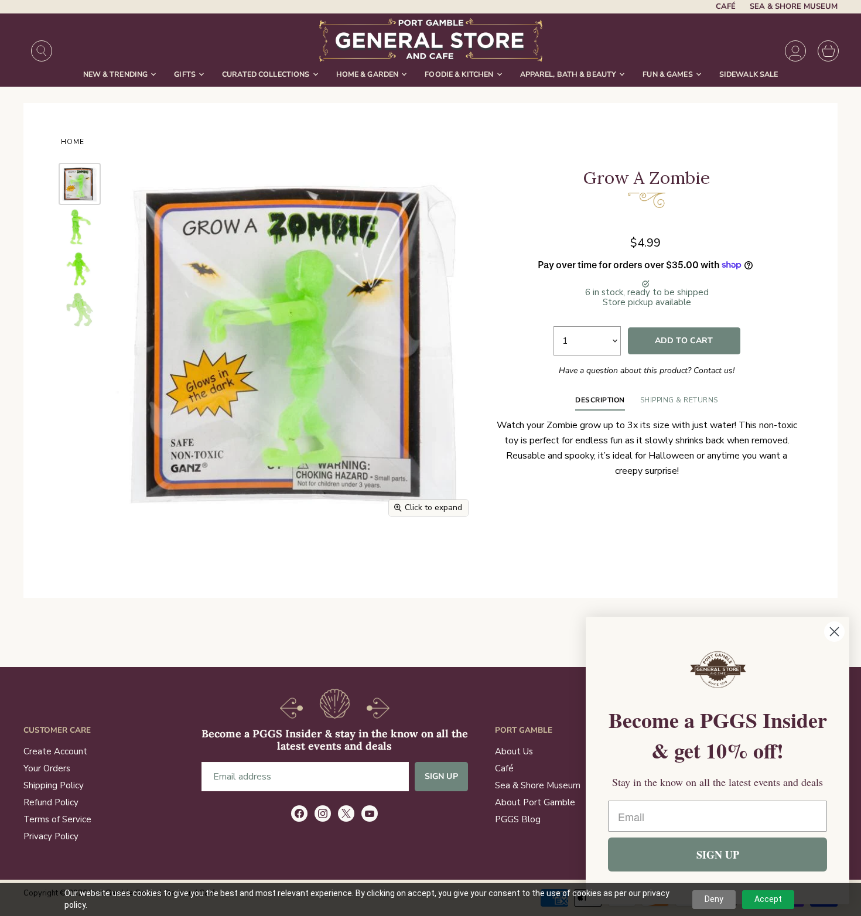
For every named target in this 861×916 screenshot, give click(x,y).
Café (726, 6)
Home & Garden (368, 74)
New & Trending (116, 74)
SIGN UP (717, 854)
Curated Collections (267, 74)
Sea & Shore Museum (794, 6)
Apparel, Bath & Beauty (569, 74)
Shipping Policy (53, 785)
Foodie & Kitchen (460, 74)
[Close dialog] (834, 631)
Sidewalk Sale (748, 74)
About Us (514, 751)
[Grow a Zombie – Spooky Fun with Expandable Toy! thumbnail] (80, 184)
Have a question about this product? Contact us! (646, 370)
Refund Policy (50, 802)
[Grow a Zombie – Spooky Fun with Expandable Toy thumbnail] (80, 226)
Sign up (441, 776)
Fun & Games (669, 74)
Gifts (185, 74)
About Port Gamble (535, 802)
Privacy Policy (50, 836)
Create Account (55, 751)
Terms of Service (57, 819)
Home (72, 142)
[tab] (600, 403)
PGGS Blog (518, 819)
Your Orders (46, 768)
